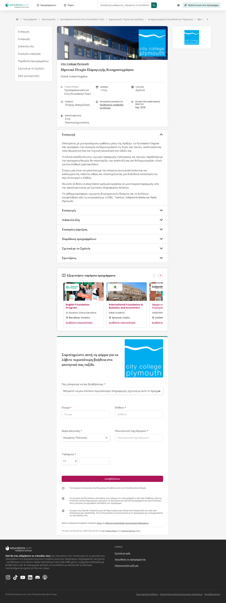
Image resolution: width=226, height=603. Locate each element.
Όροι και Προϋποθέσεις (147, 594)
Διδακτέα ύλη (26, 46)
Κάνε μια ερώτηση (28, 76)
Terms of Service (128, 531)
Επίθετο (120, 407)
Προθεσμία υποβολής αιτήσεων (112, 106)
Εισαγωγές (24, 39)
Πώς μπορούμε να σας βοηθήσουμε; (84, 384)
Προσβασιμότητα (212, 594)
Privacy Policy (111, 531)
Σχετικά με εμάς (122, 553)
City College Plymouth (75, 64)
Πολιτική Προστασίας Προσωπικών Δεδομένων (181, 594)
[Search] (154, 5)
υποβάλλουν (112, 478)
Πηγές (70, 5)
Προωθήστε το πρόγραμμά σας (130, 559)
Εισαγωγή (23, 31)
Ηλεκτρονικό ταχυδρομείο (131, 431)
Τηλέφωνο (69, 454)
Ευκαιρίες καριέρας (29, 53)
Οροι (99, 523)
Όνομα (66, 407)
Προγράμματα (48, 5)
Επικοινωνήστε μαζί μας (126, 565)
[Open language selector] (178, 5)
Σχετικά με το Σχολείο (31, 68)
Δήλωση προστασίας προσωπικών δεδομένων (126, 523)
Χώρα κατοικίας (72, 431)
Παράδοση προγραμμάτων (33, 61)
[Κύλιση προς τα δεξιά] (207, 19)
